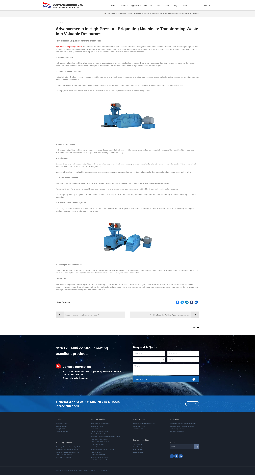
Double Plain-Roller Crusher (100, 441)
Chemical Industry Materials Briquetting (182, 426)
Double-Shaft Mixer (139, 426)
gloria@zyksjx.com (79, 378)
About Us (147, 5)
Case (158, 5)
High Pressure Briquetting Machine (67, 449)
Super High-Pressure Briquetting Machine (69, 447)
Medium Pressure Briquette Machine (67, 452)
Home (113, 5)
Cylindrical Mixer (138, 429)
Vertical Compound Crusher (100, 457)
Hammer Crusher (96, 452)
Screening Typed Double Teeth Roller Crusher (105, 436)
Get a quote (192, 403)
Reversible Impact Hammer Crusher (102, 449)
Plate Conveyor (138, 449)
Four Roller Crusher (97, 444)
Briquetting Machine (62, 423)
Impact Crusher (96, 447)
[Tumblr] (191, 302)
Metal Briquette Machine (63, 457)
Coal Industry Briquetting (177, 429)
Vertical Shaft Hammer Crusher (101, 460)
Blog (175, 5)
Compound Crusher (97, 426)
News (125, 13)
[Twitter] (182, 302)
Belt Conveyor (137, 444)
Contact (184, 5)
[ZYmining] (63, 5)
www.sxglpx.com (103, 470)
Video (167, 5)
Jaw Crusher (95, 429)
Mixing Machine (61, 429)
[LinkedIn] (187, 302)
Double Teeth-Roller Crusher (100, 434)
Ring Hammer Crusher (98, 454)
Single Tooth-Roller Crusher (100, 431)
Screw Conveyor (138, 447)
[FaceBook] (177, 302)
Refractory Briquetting (177, 431)
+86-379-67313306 (75, 375)
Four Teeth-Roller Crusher (99, 439)
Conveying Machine (62, 431)
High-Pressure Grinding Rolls (100, 423)
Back (194, 327)
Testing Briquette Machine (64, 454)
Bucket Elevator (138, 452)
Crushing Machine (61, 426)
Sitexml (86, 470)
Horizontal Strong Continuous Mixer (144, 423)
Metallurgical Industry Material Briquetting (183, 423)
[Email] (196, 302)
